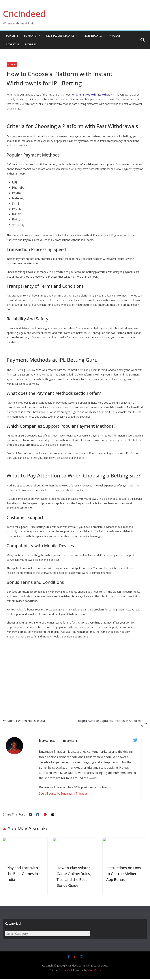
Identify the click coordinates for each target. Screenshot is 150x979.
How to (12, 64)
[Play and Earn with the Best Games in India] (25, 840)
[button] (38, 35)
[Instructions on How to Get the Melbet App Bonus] (125, 840)
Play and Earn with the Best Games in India (22, 873)
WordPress (94, 970)
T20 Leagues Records (60, 35)
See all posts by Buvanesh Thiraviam (64, 793)
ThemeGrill (65, 970)
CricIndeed (24, 13)
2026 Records (94, 35)
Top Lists (12, 35)
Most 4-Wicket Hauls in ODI (26, 721)
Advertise (12, 44)
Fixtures (31, 44)
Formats (30, 35)
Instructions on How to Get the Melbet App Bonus (123, 873)
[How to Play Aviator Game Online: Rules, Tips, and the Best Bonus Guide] (75, 840)
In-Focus (115, 35)
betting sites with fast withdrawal (95, 94)
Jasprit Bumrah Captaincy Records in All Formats (110, 723)
